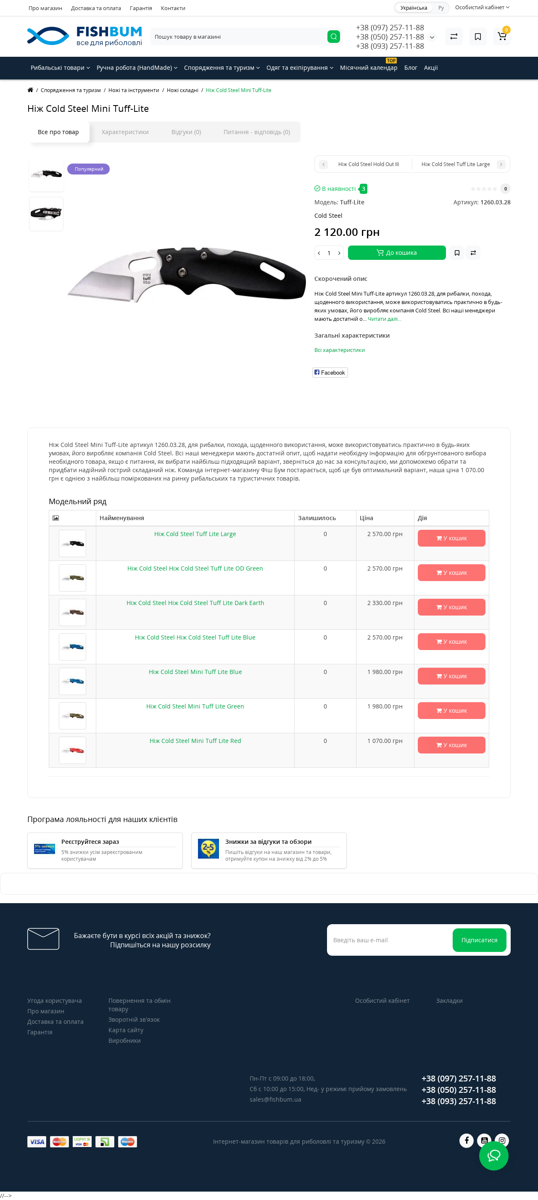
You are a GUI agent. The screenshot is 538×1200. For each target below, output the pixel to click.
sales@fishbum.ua (275, 1099)
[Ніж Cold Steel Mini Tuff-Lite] (186, 274)
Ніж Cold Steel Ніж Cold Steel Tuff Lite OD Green (195, 568)
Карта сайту (125, 1030)
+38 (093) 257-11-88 (390, 46)
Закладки (449, 1000)
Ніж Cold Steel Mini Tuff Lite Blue (195, 672)
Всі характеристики (339, 350)
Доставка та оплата (96, 8)
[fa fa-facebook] (466, 1141)
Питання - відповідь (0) (257, 132)
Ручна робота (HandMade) (135, 67)
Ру (441, 7)
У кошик (454, 538)
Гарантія (141, 8)
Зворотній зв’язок (134, 1019)
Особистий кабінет (382, 1000)
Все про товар (58, 132)
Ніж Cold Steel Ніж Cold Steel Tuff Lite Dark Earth (195, 603)
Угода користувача (54, 1000)
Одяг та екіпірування (298, 67)
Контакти (173, 8)
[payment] (36, 1141)
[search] (333, 36)
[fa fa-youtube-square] (484, 1141)
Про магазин (45, 8)
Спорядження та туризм (220, 67)
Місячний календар (369, 64)
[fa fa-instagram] (502, 1141)
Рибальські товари (58, 67)
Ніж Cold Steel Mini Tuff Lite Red (195, 741)
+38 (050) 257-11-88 (390, 37)
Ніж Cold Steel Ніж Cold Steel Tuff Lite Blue (195, 637)
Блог (410, 67)
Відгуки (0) (186, 132)
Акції (431, 67)
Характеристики (125, 132)
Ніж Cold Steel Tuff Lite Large (195, 534)
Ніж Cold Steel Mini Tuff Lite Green (195, 706)
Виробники (124, 1040)
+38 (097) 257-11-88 (390, 27)
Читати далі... (384, 318)
